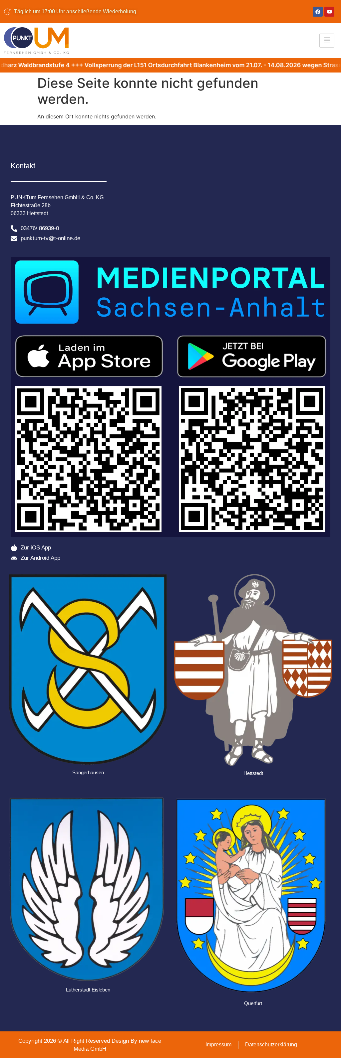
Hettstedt (253, 773)
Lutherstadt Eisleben (88, 989)
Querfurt (253, 1003)
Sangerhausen (88, 772)
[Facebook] (318, 12)
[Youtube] (329, 12)
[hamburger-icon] (326, 41)
